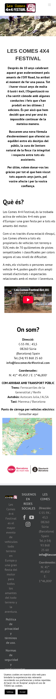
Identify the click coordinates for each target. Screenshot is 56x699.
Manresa (23, 402)
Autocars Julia (29, 397)
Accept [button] (23, 692)
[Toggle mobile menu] (49, 4)
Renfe (37, 392)
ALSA (45, 397)
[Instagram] (28, 524)
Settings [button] (10, 692)
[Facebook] (24, 517)
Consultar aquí (28, 414)
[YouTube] (31, 517)
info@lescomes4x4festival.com (28, 363)
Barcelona (38, 402)
